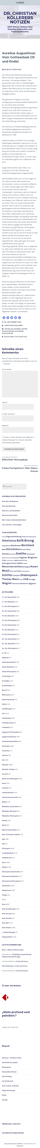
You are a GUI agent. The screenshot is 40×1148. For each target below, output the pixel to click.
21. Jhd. (4, 653)
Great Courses (6, 558)
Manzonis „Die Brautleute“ (11, 511)
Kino (3, 760)
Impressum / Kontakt (11, 1124)
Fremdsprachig (7, 723)
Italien (11, 560)
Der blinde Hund (7, 1081)
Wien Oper (5, 923)
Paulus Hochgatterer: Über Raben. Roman (20, 468)
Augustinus (9, 337)
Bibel (4, 549)
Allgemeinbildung (13, 536)
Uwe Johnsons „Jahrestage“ (12, 525)
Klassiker (19, 331)
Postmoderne (25, 571)
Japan (16, 560)
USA (25, 579)
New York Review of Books (11, 834)
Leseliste (5, 788)
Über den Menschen (9, 506)
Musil (5, 570)
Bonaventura (6, 1067)
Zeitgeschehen (7, 937)
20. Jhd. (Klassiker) (8, 643)
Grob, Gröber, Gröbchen (10, 1086)
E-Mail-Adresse (8, 414)
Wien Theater (6, 927)
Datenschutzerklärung (13, 1133)
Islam (4, 560)
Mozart (34, 566)
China (28, 549)
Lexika (25, 563)
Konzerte (5, 774)
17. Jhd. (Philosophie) (9, 606)
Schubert (16, 575)
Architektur (6, 681)
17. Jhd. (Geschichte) (9, 597)
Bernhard (27, 545)
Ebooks (5, 554)
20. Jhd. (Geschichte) (9, 639)
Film (3, 713)
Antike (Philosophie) (9, 671)
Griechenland (15, 558)
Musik (4, 825)
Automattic (20, 1146)
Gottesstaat (21, 337)
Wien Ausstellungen (9, 909)
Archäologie (6, 676)
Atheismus (9, 540)
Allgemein (5, 657)
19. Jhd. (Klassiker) (8, 630)
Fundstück (5, 727)
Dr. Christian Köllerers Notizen (20, 18)
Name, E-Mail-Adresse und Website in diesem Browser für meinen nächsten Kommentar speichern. (18, 440)
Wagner (7, 583)
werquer (5, 1100)
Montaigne (25, 567)
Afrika (3, 536)
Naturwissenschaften (9, 830)
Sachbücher (6, 886)
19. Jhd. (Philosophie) (9, 634)
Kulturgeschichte (9, 563)
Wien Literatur (7, 918)
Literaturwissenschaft (9, 797)
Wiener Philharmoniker (16, 950)
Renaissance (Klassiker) (10, 876)
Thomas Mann (10, 579)
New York (13, 571)
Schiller (7, 575)
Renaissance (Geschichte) (11, 872)
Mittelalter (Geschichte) (10, 806)
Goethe (21, 553)
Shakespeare (29, 575)
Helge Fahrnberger (8, 1090)
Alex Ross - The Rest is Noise (11, 1058)
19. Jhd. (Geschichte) (9, 625)
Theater (4, 895)
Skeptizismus (6, 890)
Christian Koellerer (13, 325)
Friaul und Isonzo (22, 961)
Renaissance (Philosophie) (11, 881)
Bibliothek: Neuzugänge (15, 458)
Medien (4, 802)
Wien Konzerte (7, 913)
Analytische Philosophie (29, 536)
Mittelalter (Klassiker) (9, 811)
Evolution (12, 554)
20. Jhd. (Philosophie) (9, 648)
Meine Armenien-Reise (9, 515)
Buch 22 (5, 69)
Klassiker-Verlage (8, 769)
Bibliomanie (6, 695)
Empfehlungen (7, 709)
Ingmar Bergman (28, 557)
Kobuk (4, 1095)
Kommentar (7, 369)
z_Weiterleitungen (8, 932)
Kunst (4, 783)
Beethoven (16, 545)
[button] (4, 317)
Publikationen (7, 858)
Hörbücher (5, 751)
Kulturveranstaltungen (10, 779)
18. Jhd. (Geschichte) (9, 611)
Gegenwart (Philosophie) (10, 732)
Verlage (32, 579)
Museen (4, 820)
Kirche (24, 560)
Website (5, 425)
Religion (5, 867)
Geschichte (6, 746)
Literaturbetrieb (7, 792)
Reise (4, 862)
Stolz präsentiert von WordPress (13, 1144)
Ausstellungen (7, 685)
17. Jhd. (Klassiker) (8, 602)
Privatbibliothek (7, 853)
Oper (3, 839)
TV (3, 900)
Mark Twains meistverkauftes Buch (14, 520)
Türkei (21, 579)
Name (5, 402)
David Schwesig (7, 966)
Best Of (4, 690)
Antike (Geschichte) (8, 662)
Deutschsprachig (8, 699)
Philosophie (7, 333)
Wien (3, 904)
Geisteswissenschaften (10, 741)
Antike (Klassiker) (12, 329)
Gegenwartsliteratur (9, 737)
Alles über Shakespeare (10, 501)
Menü (21, 2)
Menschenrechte (11, 566)
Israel (8, 560)
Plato (19, 571)
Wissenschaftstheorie (20, 583)
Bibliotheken (13, 549)
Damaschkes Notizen (9, 1072)
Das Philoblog (7, 1076)
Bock (3, 950)
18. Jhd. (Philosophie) (9, 620)
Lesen (20, 563)
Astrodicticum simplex (10, 1062)
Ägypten (32, 583)
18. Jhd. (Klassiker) (8, 616)
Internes (5, 755)
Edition (4, 704)
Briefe (23, 549)
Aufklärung (25, 540)
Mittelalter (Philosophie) (10, 816)
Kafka (20, 560)
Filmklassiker (6, 718)
